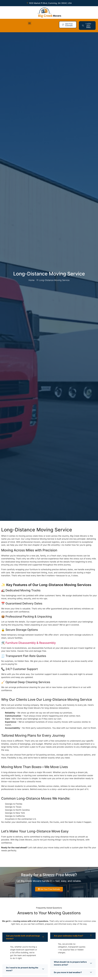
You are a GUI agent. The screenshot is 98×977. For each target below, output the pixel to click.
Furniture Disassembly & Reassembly (30, 643)
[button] (30, 23)
